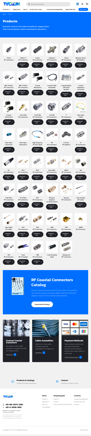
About (25, 9)
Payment (56, 399)
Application (17, 9)
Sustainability (46, 407)
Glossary (76, 404)
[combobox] (48, 4)
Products (44, 399)
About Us (45, 404)
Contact (56, 402)
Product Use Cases (36, 9)
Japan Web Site (70, 9)
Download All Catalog (42, 304)
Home (4, 14)
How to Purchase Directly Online (63, 404)
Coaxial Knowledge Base (55, 9)
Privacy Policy (84, 430)
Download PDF (22, 65)
